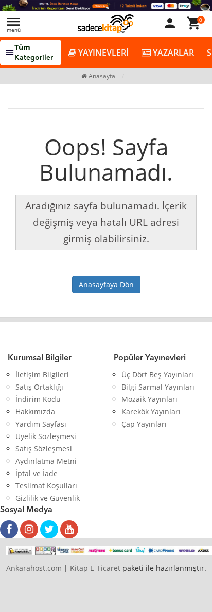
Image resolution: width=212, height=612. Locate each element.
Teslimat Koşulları (46, 486)
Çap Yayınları (144, 424)
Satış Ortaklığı (39, 387)
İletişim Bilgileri (42, 374)
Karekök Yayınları (151, 411)
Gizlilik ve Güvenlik (47, 498)
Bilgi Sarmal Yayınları (158, 387)
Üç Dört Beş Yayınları (157, 374)
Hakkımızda (35, 411)
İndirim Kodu (38, 399)
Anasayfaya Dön (106, 284)
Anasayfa (101, 76)
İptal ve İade (36, 473)
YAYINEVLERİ (102, 52)
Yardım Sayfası (40, 424)
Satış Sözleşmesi (43, 448)
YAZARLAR (172, 52)
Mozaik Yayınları (149, 399)
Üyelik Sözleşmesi (45, 436)
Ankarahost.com (34, 568)
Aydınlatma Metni (46, 461)
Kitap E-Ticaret (95, 568)
